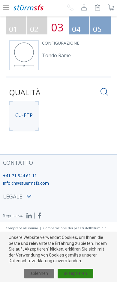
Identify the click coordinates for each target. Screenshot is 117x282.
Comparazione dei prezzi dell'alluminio (74, 228)
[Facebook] (40, 216)
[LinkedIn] (30, 216)
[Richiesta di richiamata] (71, 8)
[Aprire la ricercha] (104, 92)
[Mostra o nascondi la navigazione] (6, 7)
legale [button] (12, 196)
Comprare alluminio (22, 228)
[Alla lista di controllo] (97, 8)
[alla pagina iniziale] (29, 7)
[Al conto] (84, 8)
